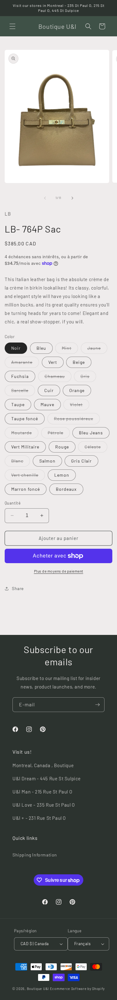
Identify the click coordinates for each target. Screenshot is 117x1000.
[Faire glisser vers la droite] (72, 198)
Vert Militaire (25, 446)
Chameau (58, 377)
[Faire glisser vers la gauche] (45, 198)
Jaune (97, 349)
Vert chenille (28, 476)
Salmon (47, 460)
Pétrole (59, 434)
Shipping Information (34, 854)
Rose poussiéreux (77, 420)
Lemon (61, 475)
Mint (70, 349)
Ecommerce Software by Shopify (77, 989)
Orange (77, 390)
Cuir (49, 390)
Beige (79, 362)
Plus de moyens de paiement (58, 571)
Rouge (62, 446)
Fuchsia (20, 376)
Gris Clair (81, 460)
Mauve (47, 404)
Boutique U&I (38, 989)
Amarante (25, 363)
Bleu (41, 348)
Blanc (20, 462)
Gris (88, 377)
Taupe (18, 404)
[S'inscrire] (97, 704)
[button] (12, 26)
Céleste (96, 448)
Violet (79, 405)
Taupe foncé (24, 418)
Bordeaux (66, 489)
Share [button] (18, 588)
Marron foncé (25, 489)
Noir (16, 348)
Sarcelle (23, 391)
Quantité (13, 502)
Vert (52, 362)
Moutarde (24, 434)
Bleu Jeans (91, 432)
